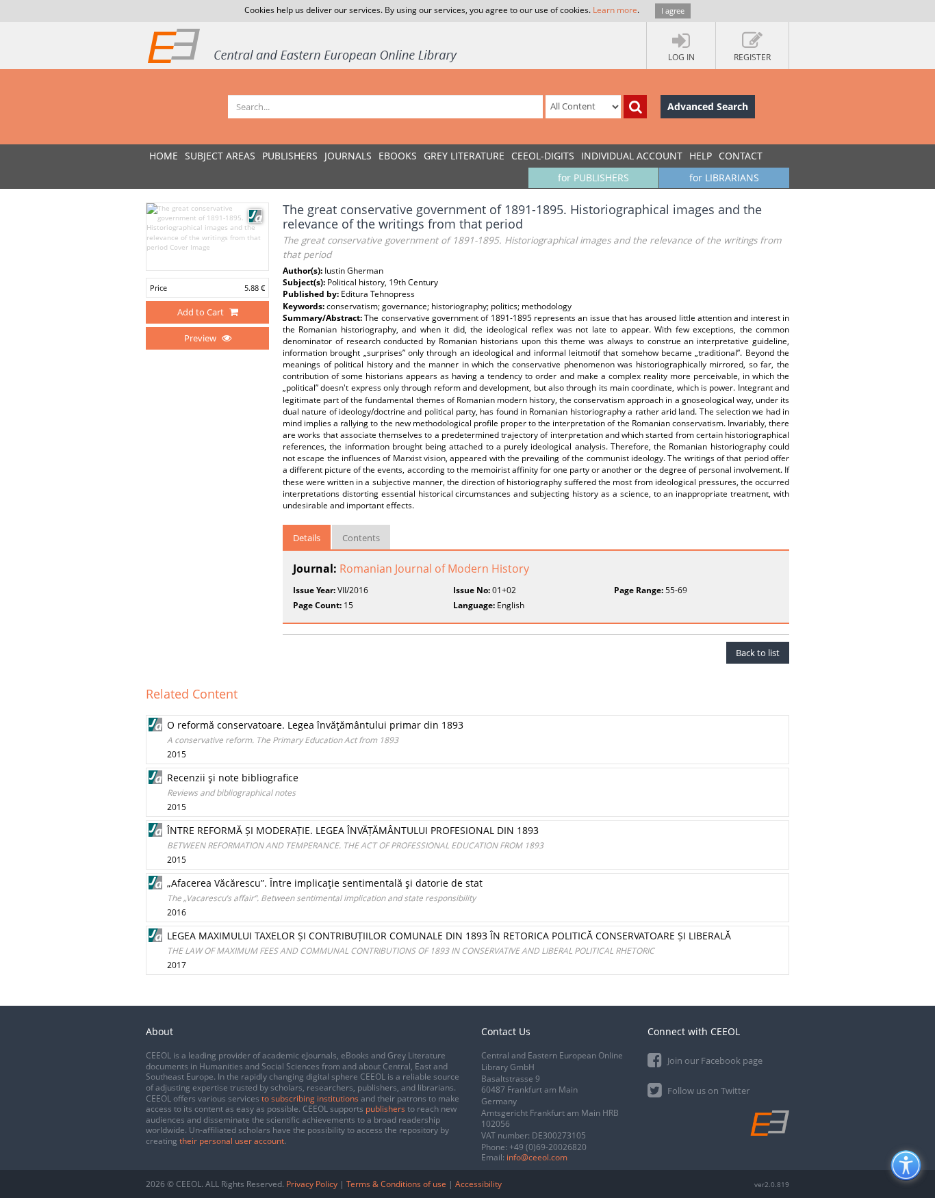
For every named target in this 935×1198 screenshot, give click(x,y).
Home (163, 155)
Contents (361, 538)
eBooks (398, 155)
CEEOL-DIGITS (542, 155)
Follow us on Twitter (707, 1090)
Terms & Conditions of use (396, 1184)
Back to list (758, 653)
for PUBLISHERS (593, 177)
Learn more (615, 10)
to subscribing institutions (310, 1098)
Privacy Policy (311, 1184)
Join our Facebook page (714, 1060)
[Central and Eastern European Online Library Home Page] (303, 45)
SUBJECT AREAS (220, 155)
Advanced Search (707, 106)
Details (306, 538)
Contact (741, 155)
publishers (385, 1109)
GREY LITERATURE (464, 155)
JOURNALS (348, 155)
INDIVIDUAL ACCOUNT (631, 155)
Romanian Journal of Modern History (434, 568)
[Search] (635, 106)
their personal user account (231, 1141)
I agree (672, 10)
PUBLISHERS (290, 155)
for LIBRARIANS (724, 177)
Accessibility (478, 1184)
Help (700, 155)
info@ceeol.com (537, 1157)
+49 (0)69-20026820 (548, 1147)
